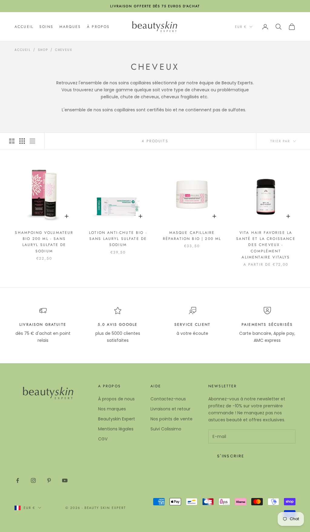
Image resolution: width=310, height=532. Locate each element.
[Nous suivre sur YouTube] (65, 480)
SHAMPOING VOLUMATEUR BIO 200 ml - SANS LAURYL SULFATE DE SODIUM (44, 242)
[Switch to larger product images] (12, 141)
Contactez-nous (168, 399)
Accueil (24, 26)
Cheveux (63, 50)
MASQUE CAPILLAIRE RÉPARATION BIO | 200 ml (192, 235)
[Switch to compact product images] (32, 141)
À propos (98, 26)
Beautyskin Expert (116, 419)
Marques (70, 26)
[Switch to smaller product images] (22, 141)
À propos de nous (116, 399)
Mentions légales (116, 429)
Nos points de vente (171, 419)
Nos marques (112, 409)
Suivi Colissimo (165, 429)
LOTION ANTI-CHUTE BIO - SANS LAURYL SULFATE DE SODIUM (118, 239)
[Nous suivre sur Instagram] (33, 480)
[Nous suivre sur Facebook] (18, 480)
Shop (43, 50)
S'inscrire (230, 456)
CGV (102, 439)
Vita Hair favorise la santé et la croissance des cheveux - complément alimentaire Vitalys (265, 245)
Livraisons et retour (170, 409)
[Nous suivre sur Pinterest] (49, 480)
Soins (46, 26)
